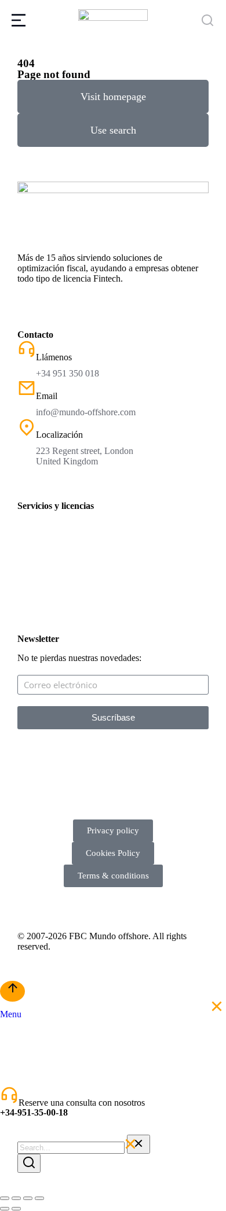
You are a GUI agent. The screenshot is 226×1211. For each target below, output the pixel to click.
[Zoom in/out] (39, 1198)
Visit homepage (113, 96)
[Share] (16, 1198)
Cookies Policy (113, 853)
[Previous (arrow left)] (4, 1208)
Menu (10, 1014)
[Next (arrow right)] (16, 1208)
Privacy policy (113, 830)
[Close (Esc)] (4, 1198)
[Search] (29, 1163)
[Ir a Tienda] (12, 991)
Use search (113, 130)
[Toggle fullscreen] (27, 1198)
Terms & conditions (113, 875)
